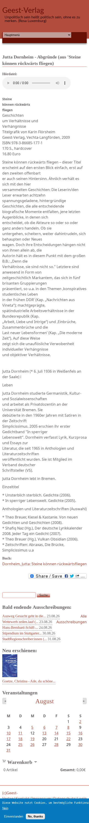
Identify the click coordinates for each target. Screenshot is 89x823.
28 (56, 744)
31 (8, 750)
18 (20, 738)
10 (8, 733)
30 (80, 744)
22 (68, 738)
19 (32, 738)
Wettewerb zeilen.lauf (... (20, 622)
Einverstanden (13, 816)
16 (80, 733)
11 (20, 733)
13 (44, 733)
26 (32, 744)
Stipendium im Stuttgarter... (22, 633)
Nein (5, 808)
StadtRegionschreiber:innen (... (24, 639)
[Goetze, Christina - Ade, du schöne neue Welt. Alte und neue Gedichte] (9, 675)
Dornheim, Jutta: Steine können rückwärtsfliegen (44, 563)
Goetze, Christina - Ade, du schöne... (28, 681)
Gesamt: (68, 769)
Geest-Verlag (23, 10)
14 (56, 733)
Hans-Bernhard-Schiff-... (20, 627)
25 (20, 744)
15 (68, 733)
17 (8, 738)
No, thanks (35, 816)
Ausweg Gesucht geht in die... (24, 616)
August (44, 701)
